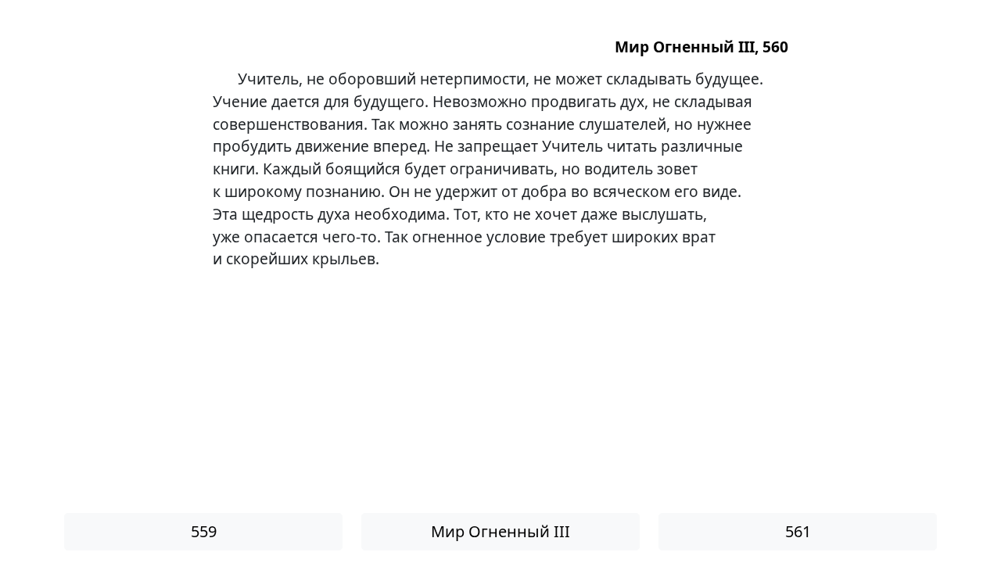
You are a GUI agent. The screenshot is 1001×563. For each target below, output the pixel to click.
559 (204, 531)
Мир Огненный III (500, 531)
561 (798, 531)
